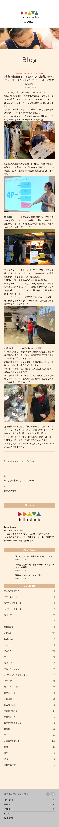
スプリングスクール (12, 603)
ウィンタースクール (12, 609)
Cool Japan (8, 639)
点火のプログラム (36, 73)
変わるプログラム (11, 591)
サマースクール (11, 597)
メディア (8, 681)
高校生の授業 (10, 765)
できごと (26, 73)
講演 (6, 759)
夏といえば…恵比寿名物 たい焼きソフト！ (33, 556)
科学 (6, 753)
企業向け (8, 809)
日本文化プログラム (12, 723)
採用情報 (8, 818)
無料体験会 (9, 627)
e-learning (8, 645)
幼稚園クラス (10, 717)
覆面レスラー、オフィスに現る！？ (30, 575)
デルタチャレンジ (11, 669)
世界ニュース (10, 693)
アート (7, 657)
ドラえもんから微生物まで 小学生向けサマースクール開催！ (34, 566)
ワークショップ (11, 687)
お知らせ (19, 73)
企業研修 (8, 699)
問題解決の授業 (11, 711)
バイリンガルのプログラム (15, 675)
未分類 (7, 729)
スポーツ (8, 663)
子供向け (8, 804)
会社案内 (8, 800)
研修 (6, 747)
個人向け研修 (10, 705)
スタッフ (8, 615)
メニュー (31, 22)
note (5, 621)
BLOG (7, 814)
